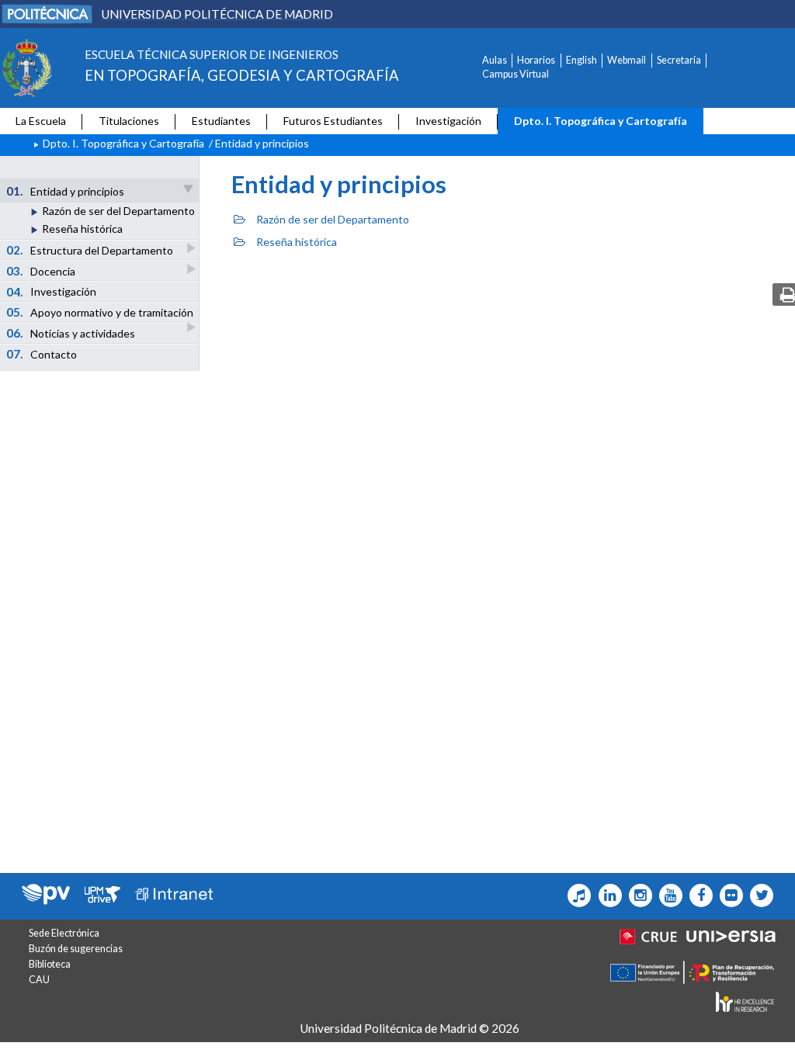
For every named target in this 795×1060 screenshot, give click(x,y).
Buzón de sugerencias (76, 948)
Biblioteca (50, 964)
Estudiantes (221, 120)
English (581, 60)
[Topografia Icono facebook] (697, 895)
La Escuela (41, 120)
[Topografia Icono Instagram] (637, 895)
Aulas (494, 60)
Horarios (536, 60)
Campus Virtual (515, 74)
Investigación (448, 120)
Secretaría (679, 60)
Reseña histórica (82, 228)
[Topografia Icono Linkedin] (606, 895)
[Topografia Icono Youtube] (667, 895)
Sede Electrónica (64, 933)
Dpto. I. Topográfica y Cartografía (600, 120)
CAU (39, 980)
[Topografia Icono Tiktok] (576, 895)
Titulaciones (129, 120)
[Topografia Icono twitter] (758, 895)
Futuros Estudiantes (333, 120)
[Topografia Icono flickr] (728, 895)
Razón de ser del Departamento (118, 210)
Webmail (626, 60)
